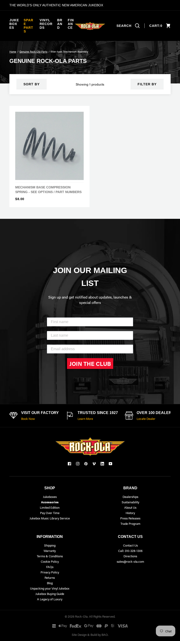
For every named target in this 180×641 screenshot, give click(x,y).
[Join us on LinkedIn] (102, 463)
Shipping (50, 545)
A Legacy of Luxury (49, 599)
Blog (50, 582)
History (130, 512)
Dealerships (130, 496)
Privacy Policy (50, 572)
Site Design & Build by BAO (90, 634)
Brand (59, 23)
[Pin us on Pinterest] (86, 463)
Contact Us (130, 545)
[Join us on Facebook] (69, 463)
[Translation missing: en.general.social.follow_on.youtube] (110, 463)
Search (123, 26)
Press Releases (130, 518)
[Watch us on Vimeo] (94, 463)
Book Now (28, 418)
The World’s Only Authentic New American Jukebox (56, 5)
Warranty (50, 550)
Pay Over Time (50, 512)
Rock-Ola (81, 616)
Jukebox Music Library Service (50, 518)
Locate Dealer (146, 418)
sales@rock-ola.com (130, 561)
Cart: (155, 26)
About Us (130, 507)
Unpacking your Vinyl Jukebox (49, 588)
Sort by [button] (31, 84)
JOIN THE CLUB (90, 363)
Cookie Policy (50, 561)
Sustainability (130, 502)
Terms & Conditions (50, 556)
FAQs (49, 566)
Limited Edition (50, 507)
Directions (130, 556)
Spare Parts (28, 25)
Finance (71, 23)
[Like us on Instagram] (77, 463)
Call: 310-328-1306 (130, 550)
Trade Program (130, 523)
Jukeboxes (14, 23)
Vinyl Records (46, 23)
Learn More (85, 418)
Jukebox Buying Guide (49, 593)
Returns (50, 577)
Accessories (50, 502)
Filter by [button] (147, 84)
